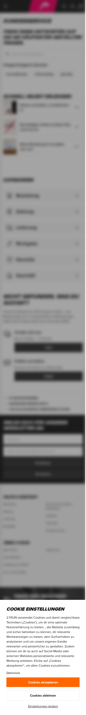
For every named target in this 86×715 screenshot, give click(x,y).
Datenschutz (13, 672)
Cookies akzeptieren (43, 682)
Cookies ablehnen (43, 695)
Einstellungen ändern (43, 706)
